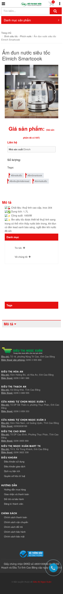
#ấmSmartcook (35, 175)
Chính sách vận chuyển (16, 522)
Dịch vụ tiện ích (12, 471)
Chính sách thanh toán (15, 517)
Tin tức (18, 247)
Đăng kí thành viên (13, 503)
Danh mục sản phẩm (17, 20)
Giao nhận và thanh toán (16, 494)
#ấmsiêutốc (16, 175)
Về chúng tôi (21, 256)
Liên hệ (12, 142)
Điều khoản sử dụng (14, 461)
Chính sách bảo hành (15, 531)
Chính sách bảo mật (14, 536)
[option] (31, 91)
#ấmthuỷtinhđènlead (19, 181)
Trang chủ (6, 32)
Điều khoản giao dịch (14, 466)
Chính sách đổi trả (13, 526)
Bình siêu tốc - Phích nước (18, 36)
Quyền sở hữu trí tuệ (14, 476)
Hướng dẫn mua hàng (15, 489)
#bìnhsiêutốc (41, 181)
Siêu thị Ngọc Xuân (42, 581)
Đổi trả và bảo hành (14, 499)
